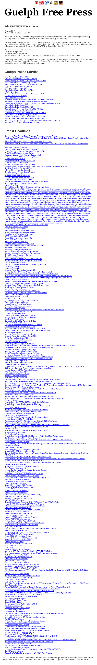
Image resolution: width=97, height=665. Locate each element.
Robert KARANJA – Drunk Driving (17, 549)
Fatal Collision (10, 547)
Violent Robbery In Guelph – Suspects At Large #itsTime (25, 81)
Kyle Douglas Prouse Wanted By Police (19, 287)
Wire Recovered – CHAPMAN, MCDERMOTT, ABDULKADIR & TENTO (31, 636)
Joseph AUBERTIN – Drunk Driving (17, 615)
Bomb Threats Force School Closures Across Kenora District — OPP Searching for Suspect (38, 593)
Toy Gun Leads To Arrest (14, 98)
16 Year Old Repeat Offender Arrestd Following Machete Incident (28, 272)
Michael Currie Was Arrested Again (17, 295)
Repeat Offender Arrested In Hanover (18, 255)
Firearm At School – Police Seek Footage (20, 315)
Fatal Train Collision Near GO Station (18, 86)
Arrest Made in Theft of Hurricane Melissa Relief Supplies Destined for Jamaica (34, 398)
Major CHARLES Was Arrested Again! (18, 544)
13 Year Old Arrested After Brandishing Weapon (22, 157)
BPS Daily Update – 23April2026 (16, 227)
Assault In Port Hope (12, 298)
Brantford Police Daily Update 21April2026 (20, 334)
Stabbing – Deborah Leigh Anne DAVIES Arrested (23, 155)
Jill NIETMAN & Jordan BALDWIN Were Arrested (22, 623)
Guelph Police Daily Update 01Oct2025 (19, 111)
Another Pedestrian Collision (15, 159)
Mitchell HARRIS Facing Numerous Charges (21, 517)
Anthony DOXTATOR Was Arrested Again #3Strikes (23, 645)
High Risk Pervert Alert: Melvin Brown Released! (22, 438)
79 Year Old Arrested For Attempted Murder (20, 521)
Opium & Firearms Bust (13, 606)
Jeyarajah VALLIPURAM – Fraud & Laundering (22, 449)
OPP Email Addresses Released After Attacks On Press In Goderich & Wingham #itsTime (37, 383)
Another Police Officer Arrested (16, 289)
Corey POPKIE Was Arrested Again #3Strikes (21, 525)
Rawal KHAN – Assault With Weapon (18, 485)
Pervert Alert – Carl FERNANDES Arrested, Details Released (27, 402)
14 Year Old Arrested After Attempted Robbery (21, 370)
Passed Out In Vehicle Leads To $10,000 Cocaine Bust (25, 116)
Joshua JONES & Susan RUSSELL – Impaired (22, 476)
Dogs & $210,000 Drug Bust (15, 308)
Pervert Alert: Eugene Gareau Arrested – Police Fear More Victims (29, 357)
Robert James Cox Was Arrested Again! (19, 395)
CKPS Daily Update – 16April (15, 408)
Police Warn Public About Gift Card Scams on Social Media (26, 225)
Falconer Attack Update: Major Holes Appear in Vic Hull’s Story (28, 457)
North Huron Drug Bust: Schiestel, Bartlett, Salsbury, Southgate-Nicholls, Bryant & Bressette (38, 276)
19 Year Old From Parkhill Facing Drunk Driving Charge (25, 621)
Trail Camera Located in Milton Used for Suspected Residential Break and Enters (34, 310)
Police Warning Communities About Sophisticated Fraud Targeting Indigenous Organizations (38, 278)
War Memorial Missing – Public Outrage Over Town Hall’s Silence (28, 142)
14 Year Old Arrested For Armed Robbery (19, 419)
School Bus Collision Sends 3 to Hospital (20, 638)
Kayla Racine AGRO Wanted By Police (19, 234)
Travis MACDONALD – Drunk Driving (18, 577)
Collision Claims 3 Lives (13, 447)
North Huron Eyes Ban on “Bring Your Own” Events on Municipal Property (31, 136)
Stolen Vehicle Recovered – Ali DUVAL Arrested (22, 466)
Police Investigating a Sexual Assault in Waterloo (23, 411)
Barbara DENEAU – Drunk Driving (17, 491)
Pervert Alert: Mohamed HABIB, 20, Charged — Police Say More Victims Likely (34, 436)
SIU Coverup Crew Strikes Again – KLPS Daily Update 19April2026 (29, 381)
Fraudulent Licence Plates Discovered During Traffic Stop (26, 293)
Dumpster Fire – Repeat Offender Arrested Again (22, 122)
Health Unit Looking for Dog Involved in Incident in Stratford (26, 410)
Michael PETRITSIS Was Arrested (17, 519)
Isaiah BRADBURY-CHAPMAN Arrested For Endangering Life (27, 478)
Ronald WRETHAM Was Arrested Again (19, 534)
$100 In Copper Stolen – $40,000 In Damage (21, 79)
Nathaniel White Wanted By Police (17, 176)
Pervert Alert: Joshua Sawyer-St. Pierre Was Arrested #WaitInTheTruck (31, 347)
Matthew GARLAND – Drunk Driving (18, 540)
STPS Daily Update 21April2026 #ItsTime (20, 344)
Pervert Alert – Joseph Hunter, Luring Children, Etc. (23, 404)
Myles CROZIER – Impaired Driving (18, 536)
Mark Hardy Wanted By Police (16, 378)
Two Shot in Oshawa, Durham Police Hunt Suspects (24, 355)
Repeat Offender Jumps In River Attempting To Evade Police (27, 285)
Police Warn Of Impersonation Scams (18, 306)
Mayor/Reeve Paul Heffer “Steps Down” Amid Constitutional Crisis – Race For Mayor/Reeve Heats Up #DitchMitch (46, 144)
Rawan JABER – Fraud (13, 602)
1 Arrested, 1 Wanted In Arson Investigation (20, 349)
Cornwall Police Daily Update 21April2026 (20, 327)
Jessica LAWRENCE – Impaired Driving (19, 632)
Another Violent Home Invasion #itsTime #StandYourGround (26, 181)
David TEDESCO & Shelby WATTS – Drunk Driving (23, 594)
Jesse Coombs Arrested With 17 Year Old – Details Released (27, 630)
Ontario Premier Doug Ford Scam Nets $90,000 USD (24, 109)
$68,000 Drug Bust (11, 185)
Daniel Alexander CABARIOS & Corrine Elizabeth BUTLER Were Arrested (31, 421)
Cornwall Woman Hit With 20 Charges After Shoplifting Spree (27, 187)
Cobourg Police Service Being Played (18, 340)
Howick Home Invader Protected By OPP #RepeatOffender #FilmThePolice (32, 502)
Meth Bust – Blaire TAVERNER (16, 555)
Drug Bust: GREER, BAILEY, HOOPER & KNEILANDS (25, 328)
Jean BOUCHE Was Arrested (15, 500)
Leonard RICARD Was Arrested (16, 493)
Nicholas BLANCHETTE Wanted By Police (20, 321)
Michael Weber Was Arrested (15, 464)
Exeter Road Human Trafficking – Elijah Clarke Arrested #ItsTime (28, 359)
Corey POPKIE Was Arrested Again (18, 472)
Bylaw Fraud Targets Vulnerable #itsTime (20, 232)
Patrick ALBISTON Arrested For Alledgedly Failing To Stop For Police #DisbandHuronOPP (37, 587)
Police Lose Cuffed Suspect (15, 257)
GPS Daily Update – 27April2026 (16, 77)
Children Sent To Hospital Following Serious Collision (24, 283)
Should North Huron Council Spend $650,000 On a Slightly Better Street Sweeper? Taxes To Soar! (40, 640)
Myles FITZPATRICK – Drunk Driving (18, 513)
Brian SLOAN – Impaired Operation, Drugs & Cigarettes (25, 628)
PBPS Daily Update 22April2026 (16, 242)
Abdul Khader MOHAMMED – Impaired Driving (22, 566)
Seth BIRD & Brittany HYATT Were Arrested (21, 538)
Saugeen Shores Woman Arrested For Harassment (23, 253)
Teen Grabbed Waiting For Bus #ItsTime (19, 90)
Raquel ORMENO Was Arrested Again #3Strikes (22, 576)
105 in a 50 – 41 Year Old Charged (17, 170)
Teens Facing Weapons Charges (16, 302)
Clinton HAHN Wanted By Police (16, 323)
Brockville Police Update (13, 332)
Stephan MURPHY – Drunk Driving (17, 608)
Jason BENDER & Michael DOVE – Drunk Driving (23, 494)
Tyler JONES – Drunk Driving (15, 561)
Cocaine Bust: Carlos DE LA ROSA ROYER (21, 604)
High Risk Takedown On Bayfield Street (19, 168)
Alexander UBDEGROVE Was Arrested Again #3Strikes (25, 627)
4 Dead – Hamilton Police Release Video (19, 178)
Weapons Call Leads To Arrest (16, 376)
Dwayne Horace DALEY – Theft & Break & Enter (22, 423)
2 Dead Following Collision (14, 610)
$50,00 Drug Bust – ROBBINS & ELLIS (19, 415)
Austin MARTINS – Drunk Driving (17, 489)
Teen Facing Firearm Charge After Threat (19, 230)
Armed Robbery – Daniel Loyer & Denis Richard (22, 564)
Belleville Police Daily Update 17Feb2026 (20, 391)
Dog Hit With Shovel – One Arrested (18, 240)
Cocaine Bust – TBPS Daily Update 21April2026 (22, 291)
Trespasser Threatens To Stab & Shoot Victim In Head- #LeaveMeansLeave (32, 103)
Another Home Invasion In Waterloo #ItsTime (21, 351)
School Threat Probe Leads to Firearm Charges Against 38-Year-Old (29, 591)
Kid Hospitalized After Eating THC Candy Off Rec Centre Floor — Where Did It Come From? (38, 440)
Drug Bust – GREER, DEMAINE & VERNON (21, 568)
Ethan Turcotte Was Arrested (15, 468)
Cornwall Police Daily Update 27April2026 (20, 161)
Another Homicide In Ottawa (15, 174)
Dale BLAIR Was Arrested (14, 319)
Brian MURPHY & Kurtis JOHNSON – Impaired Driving (25, 617)
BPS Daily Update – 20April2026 (16, 372)
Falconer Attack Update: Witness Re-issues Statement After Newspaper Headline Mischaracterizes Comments (45, 459)
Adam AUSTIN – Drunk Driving (16, 600)
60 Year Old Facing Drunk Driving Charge (20, 164)
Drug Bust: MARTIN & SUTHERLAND (18, 634)
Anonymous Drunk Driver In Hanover (18, 249)
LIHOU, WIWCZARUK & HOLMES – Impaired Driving (24, 523)
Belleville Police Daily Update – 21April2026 (21, 336)
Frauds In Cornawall (12, 266)
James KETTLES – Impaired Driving (18, 508)
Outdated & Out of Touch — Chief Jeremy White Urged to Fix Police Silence (32, 379)
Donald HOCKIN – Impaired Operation (18, 557)
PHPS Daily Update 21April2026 (16, 338)
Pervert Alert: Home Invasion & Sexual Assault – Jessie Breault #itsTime (31, 274)
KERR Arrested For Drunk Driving (17, 515)
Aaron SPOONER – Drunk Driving (17, 562)
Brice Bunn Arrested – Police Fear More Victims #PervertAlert (27, 406)
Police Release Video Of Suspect (17, 296)
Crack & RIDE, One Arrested (15, 229)
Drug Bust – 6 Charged (13, 527)
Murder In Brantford (12, 268)
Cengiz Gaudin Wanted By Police (17, 279)
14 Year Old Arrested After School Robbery (20, 317)
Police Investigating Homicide (15, 483)
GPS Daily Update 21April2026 (16, 88)
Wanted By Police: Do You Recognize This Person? (23, 261)
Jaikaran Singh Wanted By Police (17, 374)
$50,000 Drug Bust (11, 92)
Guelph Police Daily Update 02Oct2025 (19, 107)
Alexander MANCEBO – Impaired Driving (19, 451)
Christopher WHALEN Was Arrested (18, 481)
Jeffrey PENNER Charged (14, 542)
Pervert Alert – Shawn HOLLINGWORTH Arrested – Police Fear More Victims (33, 389)
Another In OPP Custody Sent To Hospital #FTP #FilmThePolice (28, 551)
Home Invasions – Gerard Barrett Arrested (20, 172)
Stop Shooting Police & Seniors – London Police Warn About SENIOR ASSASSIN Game (37, 425)
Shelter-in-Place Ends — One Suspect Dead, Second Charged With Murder (32, 589)
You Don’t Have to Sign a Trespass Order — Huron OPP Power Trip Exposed (33, 462)
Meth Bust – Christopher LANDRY (17, 496)
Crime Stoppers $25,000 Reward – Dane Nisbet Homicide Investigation (30, 393)
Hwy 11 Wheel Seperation (14, 651)
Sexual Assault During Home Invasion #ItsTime (22, 353)
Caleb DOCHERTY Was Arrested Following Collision (24, 474)
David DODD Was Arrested (14, 619)
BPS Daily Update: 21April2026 (16, 342)
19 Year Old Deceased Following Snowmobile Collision (24, 461)
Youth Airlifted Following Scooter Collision (20, 153)
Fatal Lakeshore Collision (14, 545)
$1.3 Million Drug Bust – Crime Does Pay (20, 413)
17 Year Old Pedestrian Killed (15, 313)
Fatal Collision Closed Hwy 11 (15, 581)
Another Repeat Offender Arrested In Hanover (21, 251)
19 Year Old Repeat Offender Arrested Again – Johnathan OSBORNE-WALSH (33, 649)
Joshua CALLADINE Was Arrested (17, 479)
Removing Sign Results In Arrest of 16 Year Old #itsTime (25, 264)
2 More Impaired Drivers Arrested (17, 442)
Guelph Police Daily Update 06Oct (17, 105)
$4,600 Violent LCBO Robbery (16, 96)
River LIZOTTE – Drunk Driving (16, 579)
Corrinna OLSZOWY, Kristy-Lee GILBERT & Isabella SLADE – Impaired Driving (34, 613)
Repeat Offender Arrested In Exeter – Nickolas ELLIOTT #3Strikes (29, 642)
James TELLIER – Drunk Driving (16, 559)
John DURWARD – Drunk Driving (17, 574)
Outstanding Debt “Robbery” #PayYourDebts (21, 115)
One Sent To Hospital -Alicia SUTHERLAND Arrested (24, 510)
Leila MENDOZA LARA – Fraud (16, 530)
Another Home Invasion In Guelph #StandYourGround (24, 118)
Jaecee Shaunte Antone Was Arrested (18, 304)
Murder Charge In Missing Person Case (19, 238)
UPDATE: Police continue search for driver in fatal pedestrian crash (29, 396)
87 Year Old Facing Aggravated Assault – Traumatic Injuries (26, 417)
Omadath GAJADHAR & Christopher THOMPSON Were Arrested (28, 653)
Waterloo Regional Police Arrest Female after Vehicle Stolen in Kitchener (31, 281)
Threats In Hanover (12, 400)
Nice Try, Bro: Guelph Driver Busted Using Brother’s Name (26, 94)
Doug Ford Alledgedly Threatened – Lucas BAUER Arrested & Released (31, 553)
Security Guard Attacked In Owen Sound (19, 244)
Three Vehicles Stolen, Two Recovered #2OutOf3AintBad (25, 113)
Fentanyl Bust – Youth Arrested (16, 364)
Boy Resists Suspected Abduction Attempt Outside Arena (26, 101)
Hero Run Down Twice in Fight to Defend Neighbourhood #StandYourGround (32, 120)
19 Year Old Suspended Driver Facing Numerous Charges (26, 470)
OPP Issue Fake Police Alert (15, 598)
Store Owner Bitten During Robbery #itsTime (21, 83)
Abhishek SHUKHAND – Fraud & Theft (19, 498)
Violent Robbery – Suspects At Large (18, 179)
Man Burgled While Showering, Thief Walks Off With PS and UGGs (29, 99)
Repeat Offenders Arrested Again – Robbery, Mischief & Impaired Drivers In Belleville (36, 166)
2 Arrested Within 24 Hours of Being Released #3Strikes (25, 506)
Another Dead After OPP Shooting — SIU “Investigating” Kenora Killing (30, 528)
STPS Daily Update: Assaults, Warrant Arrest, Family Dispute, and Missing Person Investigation (40, 345)
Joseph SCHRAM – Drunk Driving (17, 647)
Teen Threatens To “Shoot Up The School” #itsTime (23, 84)
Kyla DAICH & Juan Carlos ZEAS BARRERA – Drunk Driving (27, 532)
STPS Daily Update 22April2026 (16, 236)
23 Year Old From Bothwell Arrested (18, 644)
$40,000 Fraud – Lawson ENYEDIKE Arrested (21, 596)
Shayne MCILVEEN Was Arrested (17, 511)
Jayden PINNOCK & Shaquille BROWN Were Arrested (24, 504)
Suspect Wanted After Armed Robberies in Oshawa (23, 325)
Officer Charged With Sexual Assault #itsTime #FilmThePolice (27, 330)
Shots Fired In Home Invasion (15, 247)
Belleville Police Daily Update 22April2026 (20, 270)
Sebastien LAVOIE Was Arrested (17, 625)
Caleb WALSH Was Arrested (15, 611)
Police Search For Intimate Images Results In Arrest (24, 245)
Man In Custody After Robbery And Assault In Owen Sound (26, 427)
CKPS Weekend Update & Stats (16, 162)
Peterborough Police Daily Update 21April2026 (21, 300)
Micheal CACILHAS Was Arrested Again (19, 487)
